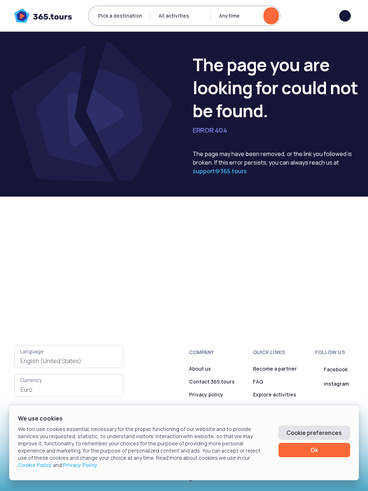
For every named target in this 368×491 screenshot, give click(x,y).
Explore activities (274, 394)
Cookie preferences (314, 433)
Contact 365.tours (212, 381)
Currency (31, 380)
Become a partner (275, 368)
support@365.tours (220, 171)
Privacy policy (206, 394)
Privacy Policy (80, 465)
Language (32, 351)
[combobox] (69, 361)
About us (200, 368)
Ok (314, 450)
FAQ (258, 381)
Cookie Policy (35, 465)
